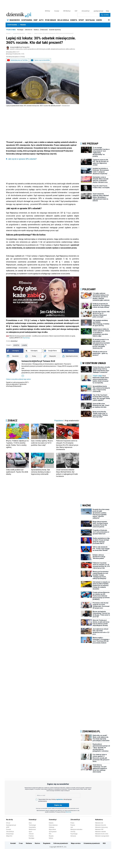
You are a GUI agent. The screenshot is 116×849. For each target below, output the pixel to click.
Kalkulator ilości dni (100, 825)
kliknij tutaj (68, 812)
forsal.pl (56, 11)
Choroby (73, 831)
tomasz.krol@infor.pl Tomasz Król (42, 48)
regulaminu (59, 799)
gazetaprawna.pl (98, 11)
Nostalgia (20, 30)
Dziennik (8, 33)
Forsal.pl (8, 829)
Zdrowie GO (28, 30)
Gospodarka (12, 25)
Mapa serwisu (75, 843)
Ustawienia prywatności (92, 843)
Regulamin (46, 843)
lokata (24, 345)
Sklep (107, 11)
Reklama (29, 843)
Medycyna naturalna (76, 829)
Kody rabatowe (53, 825)
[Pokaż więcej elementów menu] (108, 20)
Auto (30, 823)
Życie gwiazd (52, 831)
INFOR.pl (47, 11)
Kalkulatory (99, 819)
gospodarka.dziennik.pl (19, 33)
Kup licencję (26, 337)
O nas (21, 843)
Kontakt (13, 843)
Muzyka (51, 836)
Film (50, 834)
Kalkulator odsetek (100, 831)
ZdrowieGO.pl (85, 11)
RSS (104, 843)
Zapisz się (58, 805)
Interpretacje (10, 834)
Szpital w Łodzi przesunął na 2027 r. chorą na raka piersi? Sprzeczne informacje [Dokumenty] (17, 384)
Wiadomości (32, 829)
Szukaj (106, 15)
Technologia (32, 825)
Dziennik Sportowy (55, 30)
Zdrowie (31, 834)
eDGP (7, 827)
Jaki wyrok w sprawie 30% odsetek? (22, 159)
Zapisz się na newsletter (42, 60)
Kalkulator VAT (99, 829)
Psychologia (74, 834)
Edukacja (51, 827)
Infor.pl (8, 823)
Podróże (31, 836)
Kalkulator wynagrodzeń (102, 836)
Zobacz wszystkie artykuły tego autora (18, 379)
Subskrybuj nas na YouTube (19, 60)
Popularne (58, 420)
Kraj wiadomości (72, 420)
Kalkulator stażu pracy (101, 827)
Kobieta (51, 823)
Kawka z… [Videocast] (40, 30)
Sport (30, 831)
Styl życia (73, 836)
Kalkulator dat (99, 823)
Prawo (72, 823)
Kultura (51, 838)
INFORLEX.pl (66, 11)
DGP (76, 11)
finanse (29, 33)
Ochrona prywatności (60, 843)
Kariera (37, 843)
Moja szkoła (52, 829)
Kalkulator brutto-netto (101, 834)
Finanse (23, 25)
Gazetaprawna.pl (11, 825)
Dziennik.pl (32, 819)
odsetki (16, 345)
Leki (72, 827)
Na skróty (9, 819)
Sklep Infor (9, 836)
